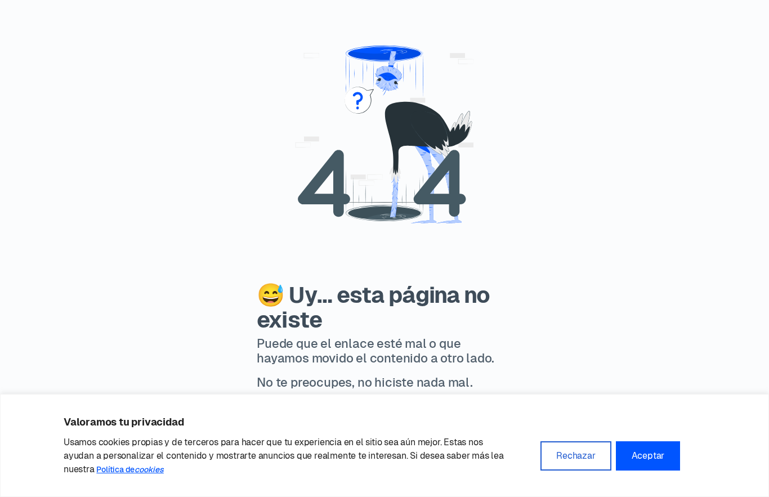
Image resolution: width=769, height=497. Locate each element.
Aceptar (648, 455)
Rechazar (575, 455)
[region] (384, 445)
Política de (129, 469)
